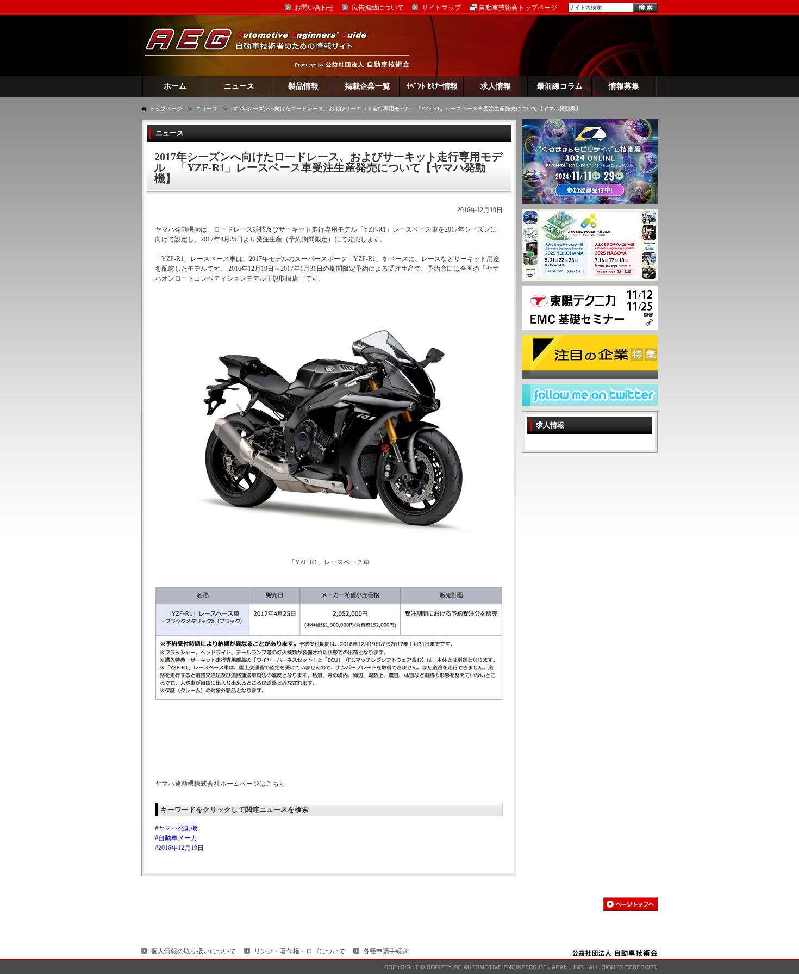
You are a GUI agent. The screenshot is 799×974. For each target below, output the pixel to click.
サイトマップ (441, 7)
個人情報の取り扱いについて (193, 951)
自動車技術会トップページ (518, 7)
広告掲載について (378, 7)
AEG (263, 45)
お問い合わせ (314, 7)
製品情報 (303, 86)
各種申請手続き (386, 951)
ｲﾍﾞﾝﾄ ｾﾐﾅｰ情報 (432, 86)
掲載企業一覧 (367, 86)
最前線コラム (560, 86)
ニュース (239, 86)
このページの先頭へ (630, 904)
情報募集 (624, 86)
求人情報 (495, 86)
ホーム (175, 86)
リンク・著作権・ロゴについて (299, 951)
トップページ (165, 108)
